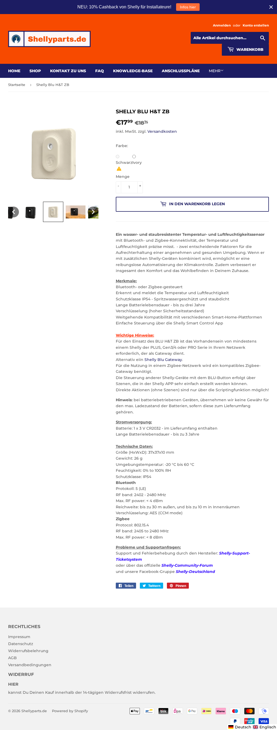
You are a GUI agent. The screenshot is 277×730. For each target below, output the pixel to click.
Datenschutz (20, 643)
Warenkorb (249, 49)
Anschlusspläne (181, 70)
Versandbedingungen (29, 664)
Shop (35, 70)
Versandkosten (162, 131)
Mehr (214, 70)
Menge (123, 176)
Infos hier (188, 7)
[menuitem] (239, 727)
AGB (12, 657)
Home (14, 70)
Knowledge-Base (133, 70)
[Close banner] (271, 7)
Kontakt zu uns (68, 70)
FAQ (99, 70)
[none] (13, 212)
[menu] (252, 727)
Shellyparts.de (34, 711)
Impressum (19, 636)
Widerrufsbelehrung (28, 650)
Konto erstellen (256, 25)
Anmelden (222, 25)
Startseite (16, 84)
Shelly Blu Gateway (163, 359)
